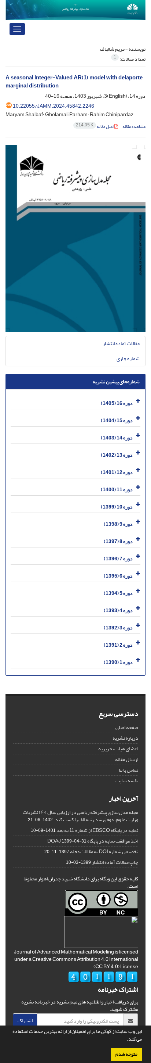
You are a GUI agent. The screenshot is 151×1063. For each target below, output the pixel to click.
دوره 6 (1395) (118, 576)
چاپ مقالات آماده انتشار (115, 862)
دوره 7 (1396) (118, 559)
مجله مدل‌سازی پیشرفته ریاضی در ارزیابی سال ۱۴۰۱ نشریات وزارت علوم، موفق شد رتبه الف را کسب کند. (80, 816)
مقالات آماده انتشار (121, 343)
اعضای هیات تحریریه (118, 749)
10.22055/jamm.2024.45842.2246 (53, 106)
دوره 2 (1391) (118, 645)
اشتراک (25, 1021)
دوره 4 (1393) (118, 610)
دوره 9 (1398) (118, 524)
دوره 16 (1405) (117, 403)
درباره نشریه (125, 738)
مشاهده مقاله (134, 126)
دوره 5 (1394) (118, 593)
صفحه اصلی (126, 727)
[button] (125, 1040)
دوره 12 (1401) (117, 472)
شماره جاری (128, 358)
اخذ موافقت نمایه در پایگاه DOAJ (92, 841)
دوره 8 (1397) (118, 541)
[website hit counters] (103, 979)
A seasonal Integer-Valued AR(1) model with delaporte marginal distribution (74, 81)
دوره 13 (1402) (117, 455)
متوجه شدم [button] (126, 1054)
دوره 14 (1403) (117, 438)
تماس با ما (128, 770)
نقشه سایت (126, 781)
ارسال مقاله (126, 759)
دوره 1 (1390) (118, 662)
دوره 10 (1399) (117, 507)
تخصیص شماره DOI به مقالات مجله (104, 851)
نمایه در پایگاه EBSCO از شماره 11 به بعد (97, 830)
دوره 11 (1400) (117, 490)
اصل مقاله (95, 126)
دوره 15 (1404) (117, 420)
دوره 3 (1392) (118, 628)
